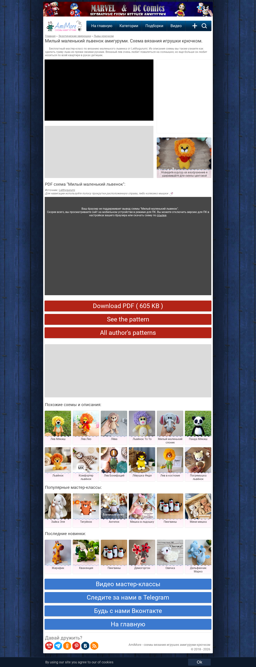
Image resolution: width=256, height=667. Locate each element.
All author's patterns (128, 332)
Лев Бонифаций (114, 475)
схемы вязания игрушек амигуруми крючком (177, 644)
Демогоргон (142, 568)
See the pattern (128, 319)
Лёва (114, 439)
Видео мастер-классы (128, 584)
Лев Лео (86, 439)
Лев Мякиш (58, 439)
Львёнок (58, 475)
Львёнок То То (142, 439)
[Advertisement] (99, 90)
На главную (101, 26)
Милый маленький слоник (170, 440)
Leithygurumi (67, 190)
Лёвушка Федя (142, 475)
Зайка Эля (58, 521)
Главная (50, 36)
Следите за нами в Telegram (128, 597)
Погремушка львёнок (198, 477)
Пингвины (170, 521)
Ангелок (114, 521)
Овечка (170, 568)
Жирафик (58, 568)
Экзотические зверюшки (74, 36)
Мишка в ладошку (142, 521)
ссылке (161, 215)
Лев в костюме (170, 475)
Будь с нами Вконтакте (128, 611)
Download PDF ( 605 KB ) (128, 306)
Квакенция (86, 568)
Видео (176, 26)
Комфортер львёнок (86, 477)
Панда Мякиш (198, 439)
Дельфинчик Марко (198, 569)
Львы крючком (104, 36)
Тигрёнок (86, 521)
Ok (199, 662)
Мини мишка (198, 521)
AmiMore (65, 28)
